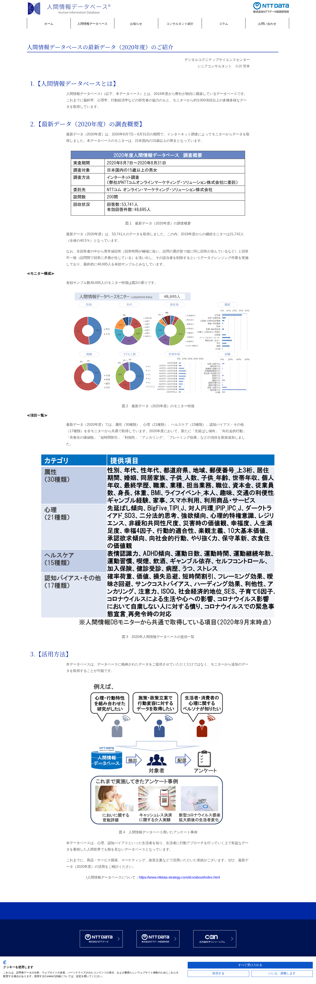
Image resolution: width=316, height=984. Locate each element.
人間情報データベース (92, 23)
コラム (223, 23)
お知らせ (136, 23)
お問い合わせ (267, 23)
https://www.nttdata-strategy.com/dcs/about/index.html (179, 877)
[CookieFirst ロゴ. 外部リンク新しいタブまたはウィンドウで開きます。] (4, 962)
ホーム (48, 23)
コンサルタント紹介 (179, 23)
